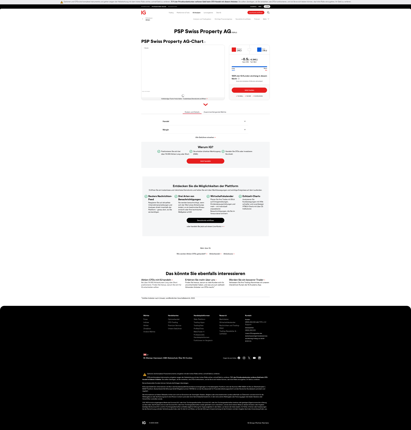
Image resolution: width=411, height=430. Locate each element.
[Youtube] (254, 358)
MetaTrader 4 (199, 332)
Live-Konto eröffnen (256, 12)
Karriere (265, 423)
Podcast (257, 19)
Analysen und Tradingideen (202, 19)
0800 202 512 (250, 322)
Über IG (218, 12)
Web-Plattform (199, 319)
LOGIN (267, 6)
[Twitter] (249, 358)
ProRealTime (199, 328)
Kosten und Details (192, 112)
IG (144, 358)
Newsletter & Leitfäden (243, 19)
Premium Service (174, 325)
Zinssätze (147, 328)
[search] (268, 13)
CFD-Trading (173, 322)
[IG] (143, 13)
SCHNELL (240, 96)
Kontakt (248, 315)
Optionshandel (173, 319)
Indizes (146, 322)
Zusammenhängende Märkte (215, 112)
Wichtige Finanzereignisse (223, 19)
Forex (145, 319)
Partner (258, 423)
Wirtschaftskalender (227, 322)
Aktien (146, 325)
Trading (171, 12)
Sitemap (149, 358)
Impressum (158, 358)
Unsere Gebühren (175, 328)
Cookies (189, 358)
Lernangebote (208, 12)
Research (223, 315)
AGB (165, 358)
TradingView (198, 325)
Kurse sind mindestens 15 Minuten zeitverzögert (249, 81)
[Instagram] (244, 358)
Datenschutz (173, 358)
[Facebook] (239, 358)
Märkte (146, 315)
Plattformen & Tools (183, 12)
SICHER (248, 96)
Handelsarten (173, 315)
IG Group (251, 423)
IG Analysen (196, 12)
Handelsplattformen (202, 315)
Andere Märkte (149, 332)
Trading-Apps (199, 322)
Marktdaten (224, 319)
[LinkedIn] (259, 358)
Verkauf (239, 49)
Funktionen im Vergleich (203, 340)
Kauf (263, 49)
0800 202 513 (250, 330)
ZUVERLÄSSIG (258, 96)
